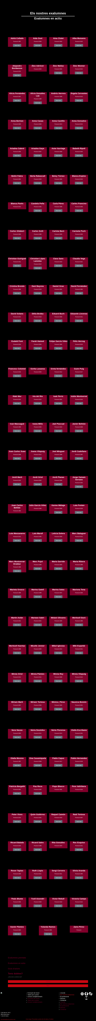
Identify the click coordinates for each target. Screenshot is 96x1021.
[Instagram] (82, 994)
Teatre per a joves (33, 995)
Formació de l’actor (33, 993)
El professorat (64, 996)
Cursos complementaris (35, 996)
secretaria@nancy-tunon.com (8, 1019)
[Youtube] (86, 998)
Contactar (63, 1000)
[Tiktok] (90, 994)
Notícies (62, 998)
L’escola (62, 993)
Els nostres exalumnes (67, 995)
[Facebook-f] (86, 994)
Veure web (17, 45)
